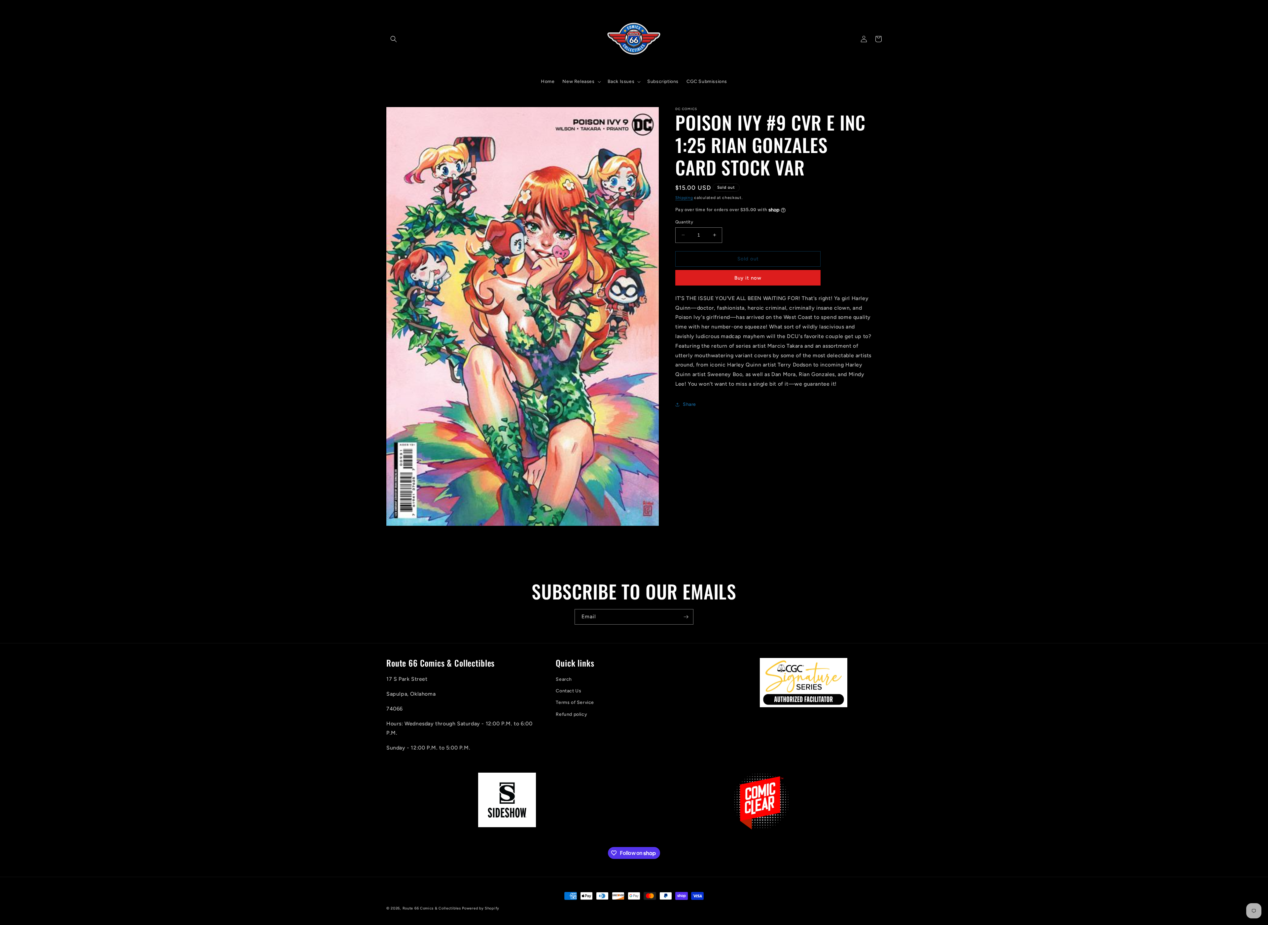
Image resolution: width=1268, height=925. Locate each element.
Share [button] (689, 404)
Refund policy (571, 714)
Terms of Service (575, 703)
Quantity (684, 221)
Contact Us (568, 691)
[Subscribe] (686, 617)
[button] (393, 39)
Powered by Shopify (480, 908)
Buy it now (747, 278)
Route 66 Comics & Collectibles (432, 908)
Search (564, 679)
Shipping (684, 197)
